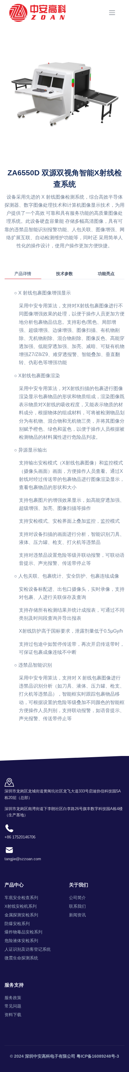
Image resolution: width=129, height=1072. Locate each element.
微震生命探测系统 (21, 958)
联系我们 (77, 906)
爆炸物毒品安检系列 (23, 932)
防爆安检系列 (17, 923)
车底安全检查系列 (21, 897)
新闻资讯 (77, 914)
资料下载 (12, 1014)
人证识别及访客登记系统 (27, 949)
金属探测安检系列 (21, 914)
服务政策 (12, 997)
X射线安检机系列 (20, 906)
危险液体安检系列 (21, 940)
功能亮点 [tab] (106, 273)
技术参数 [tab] (64, 273)
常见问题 (12, 1006)
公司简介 (77, 897)
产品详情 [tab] (22, 273)
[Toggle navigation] (112, 12)
